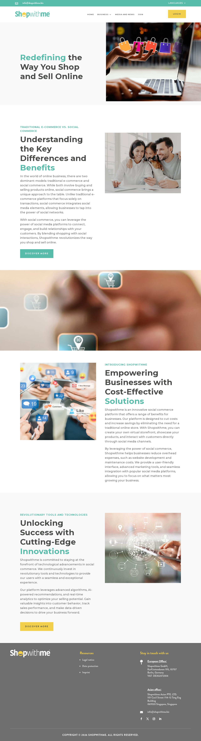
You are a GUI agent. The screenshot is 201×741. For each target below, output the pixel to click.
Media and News (125, 14)
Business (103, 14)
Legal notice (88, 660)
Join (140, 14)
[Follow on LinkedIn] (160, 718)
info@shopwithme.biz (32, 3)
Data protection (90, 666)
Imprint (86, 672)
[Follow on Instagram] (153, 718)
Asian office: (154, 690)
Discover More (36, 253)
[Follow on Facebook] (141, 718)
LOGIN (177, 14)
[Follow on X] (147, 718)
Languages (175, 3)
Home (90, 14)
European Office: (157, 661)
